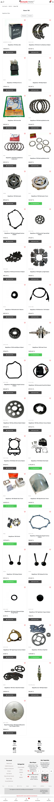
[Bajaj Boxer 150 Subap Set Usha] (39, 560)
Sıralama (30, 15)
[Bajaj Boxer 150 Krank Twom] (39, 333)
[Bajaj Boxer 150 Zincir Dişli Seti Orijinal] (14, 673)
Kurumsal (9, 760)
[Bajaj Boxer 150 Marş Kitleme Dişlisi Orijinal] (14, 408)
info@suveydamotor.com (33, 774)
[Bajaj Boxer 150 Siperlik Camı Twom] (39, 484)
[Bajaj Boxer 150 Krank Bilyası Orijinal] (14, 333)
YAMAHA (21, 772)
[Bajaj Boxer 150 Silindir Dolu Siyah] (39, 446)
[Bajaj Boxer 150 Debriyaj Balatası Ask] (39, 106)
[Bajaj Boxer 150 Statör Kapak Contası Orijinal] (39, 522)
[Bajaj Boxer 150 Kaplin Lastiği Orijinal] (39, 257)
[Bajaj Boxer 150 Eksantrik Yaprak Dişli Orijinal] (39, 219)
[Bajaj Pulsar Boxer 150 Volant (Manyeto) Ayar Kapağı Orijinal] (14, 711)
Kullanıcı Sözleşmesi (9, 768)
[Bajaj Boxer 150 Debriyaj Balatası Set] (39, 144)
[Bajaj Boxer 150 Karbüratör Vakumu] (14, 295)
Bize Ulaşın (33, 762)
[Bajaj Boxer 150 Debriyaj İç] (14, 181)
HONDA (21, 769)
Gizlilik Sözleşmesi (9, 766)
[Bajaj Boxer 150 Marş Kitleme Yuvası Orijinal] (39, 408)
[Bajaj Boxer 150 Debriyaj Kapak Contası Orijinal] (14, 219)
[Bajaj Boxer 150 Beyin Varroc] (14, 68)
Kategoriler (21, 764)
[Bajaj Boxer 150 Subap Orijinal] (14, 560)
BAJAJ (21, 777)
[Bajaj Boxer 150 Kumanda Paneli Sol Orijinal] (39, 370)
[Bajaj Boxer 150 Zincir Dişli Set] (39, 635)
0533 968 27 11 (33, 771)
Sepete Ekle (10, 52)
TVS (21, 775)
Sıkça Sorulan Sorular (9, 776)
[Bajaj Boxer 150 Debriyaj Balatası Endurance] (14, 144)
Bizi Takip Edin (45, 760)
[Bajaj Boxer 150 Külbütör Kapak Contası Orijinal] (14, 370)
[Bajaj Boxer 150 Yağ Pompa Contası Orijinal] (14, 635)
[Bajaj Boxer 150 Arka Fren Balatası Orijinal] (39, 30)
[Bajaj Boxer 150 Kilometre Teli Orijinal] (39, 295)
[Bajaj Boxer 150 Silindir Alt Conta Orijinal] (14, 446)
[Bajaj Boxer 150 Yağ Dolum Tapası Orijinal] (39, 597)
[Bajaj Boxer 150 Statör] (14, 522)
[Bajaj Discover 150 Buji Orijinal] (39, 673)
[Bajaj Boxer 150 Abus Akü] (14, 30)
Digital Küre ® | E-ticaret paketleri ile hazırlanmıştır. (27, 795)
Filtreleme (24, 15)
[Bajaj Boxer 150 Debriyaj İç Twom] (39, 181)
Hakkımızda (9, 763)
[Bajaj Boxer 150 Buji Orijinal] (39, 68)
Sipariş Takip (9, 778)
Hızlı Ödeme (9, 773)
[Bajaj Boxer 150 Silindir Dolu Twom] (14, 484)
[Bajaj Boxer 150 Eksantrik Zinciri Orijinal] (14, 257)
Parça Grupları (21, 767)
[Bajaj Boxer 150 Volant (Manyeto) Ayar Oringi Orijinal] (14, 597)
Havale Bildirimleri (9, 781)
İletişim (9, 771)
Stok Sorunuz (36, 203)
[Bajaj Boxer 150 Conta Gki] (14, 106)
